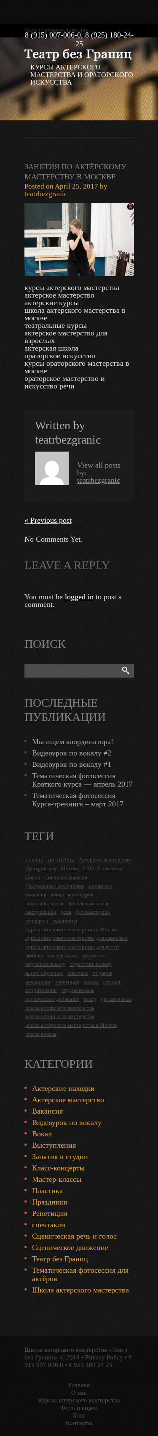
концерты (36, 920)
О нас (79, 1392)
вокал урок (81, 894)
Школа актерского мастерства (80, 1290)
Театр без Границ (60, 1259)
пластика (77, 973)
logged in (79, 597)
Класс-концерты (58, 1168)
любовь (34, 955)
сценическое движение (52, 999)
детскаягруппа (92, 912)
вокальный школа (89, 903)
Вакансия (47, 1111)
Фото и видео (79, 1407)
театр (89, 999)
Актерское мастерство (104, 859)
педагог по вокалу (91, 964)
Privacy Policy (104, 1357)
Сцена (32, 877)
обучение (93, 955)
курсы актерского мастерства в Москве (71, 929)
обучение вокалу (45, 964)
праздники (37, 982)
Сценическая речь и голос (74, 1236)
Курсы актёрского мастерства (79, 1400)
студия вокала (78, 990)
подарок (102, 973)
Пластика (47, 1190)
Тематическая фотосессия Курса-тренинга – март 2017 (77, 799)
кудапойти (64, 920)
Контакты (79, 1423)
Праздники (50, 1202)
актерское (100, 886)
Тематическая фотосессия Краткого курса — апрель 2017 (82, 779)
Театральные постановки (55, 886)
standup (34, 859)
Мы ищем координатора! (72, 741)
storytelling (61, 859)
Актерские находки (63, 1088)
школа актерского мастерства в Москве (71, 1025)
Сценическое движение (70, 1247)
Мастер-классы (56, 1179)
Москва (70, 868)
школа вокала (40, 1034)
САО (88, 868)
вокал (57, 894)
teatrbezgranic (45, 194)
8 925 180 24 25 (90, 1365)
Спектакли (110, 868)
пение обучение (44, 973)
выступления (40, 912)
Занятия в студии (60, 1156)
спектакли (48, 1225)
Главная (79, 1385)
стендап (112, 982)
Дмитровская (40, 868)
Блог (79, 1415)
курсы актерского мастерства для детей (72, 947)
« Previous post (48, 520)
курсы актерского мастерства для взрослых (76, 938)
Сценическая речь (65, 877)
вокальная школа (44, 903)
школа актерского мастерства (59, 1008)
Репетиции (49, 1213)
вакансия (35, 894)
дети (65, 912)
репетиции (67, 982)
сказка (91, 982)
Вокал (42, 1134)
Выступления (54, 1145)
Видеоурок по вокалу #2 (71, 753)
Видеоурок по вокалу (67, 1122)
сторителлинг (41, 990)
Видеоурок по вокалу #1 (71, 764)
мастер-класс (62, 955)
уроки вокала (116, 999)
